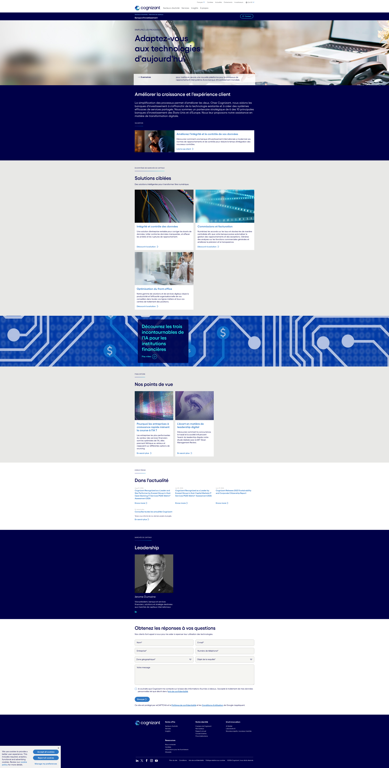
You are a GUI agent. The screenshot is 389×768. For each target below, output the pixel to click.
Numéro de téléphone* (208, 651)
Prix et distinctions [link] (202, 736)
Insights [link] (167, 731)
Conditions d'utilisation (212, 705)
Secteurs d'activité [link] (171, 726)
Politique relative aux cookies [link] (215, 760)
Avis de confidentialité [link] (196, 760)
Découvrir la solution (146, 247)
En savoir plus (143, 453)
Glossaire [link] (168, 752)
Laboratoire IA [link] (230, 728)
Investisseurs (238, 2)
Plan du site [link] (173, 760)
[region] (30, 757)
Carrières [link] (168, 747)
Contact (248, 16)
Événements (228, 2)
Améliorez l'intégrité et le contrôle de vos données (207, 133)
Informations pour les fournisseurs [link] (176, 749)
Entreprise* (142, 651)
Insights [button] (194, 8)
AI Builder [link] (229, 726)
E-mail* (201, 642)
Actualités (218, 2)
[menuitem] (201, 2)
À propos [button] (204, 8)
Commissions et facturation (215, 226)
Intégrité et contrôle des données (157, 226)
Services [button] (185, 8)
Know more (140, 503)
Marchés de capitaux (156, 14)
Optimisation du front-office (154, 288)
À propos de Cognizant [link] (203, 726)
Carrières (210, 2)
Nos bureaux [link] (200, 728)
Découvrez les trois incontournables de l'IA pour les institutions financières (163, 338)
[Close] (58, 748)
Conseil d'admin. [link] (201, 733)
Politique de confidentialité (184, 705)
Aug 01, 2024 (139, 488)
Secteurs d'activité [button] (171, 8)
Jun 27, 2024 (220, 488)
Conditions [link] (183, 760)
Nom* (139, 642)
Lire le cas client (184, 149)
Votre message (143, 667)
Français (200, 2)
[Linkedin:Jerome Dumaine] (136, 612)
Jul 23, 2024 (179, 488)
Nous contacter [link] (170, 744)
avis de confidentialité (178, 691)
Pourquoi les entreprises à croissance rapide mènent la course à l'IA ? (153, 427)
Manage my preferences (46, 764)
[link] (147, 8)
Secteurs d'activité (141, 14)
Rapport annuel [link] (201, 731)
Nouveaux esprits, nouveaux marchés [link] (239, 731)
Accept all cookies (45, 752)
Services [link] (168, 728)
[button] (249, 2)
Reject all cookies (46, 758)
